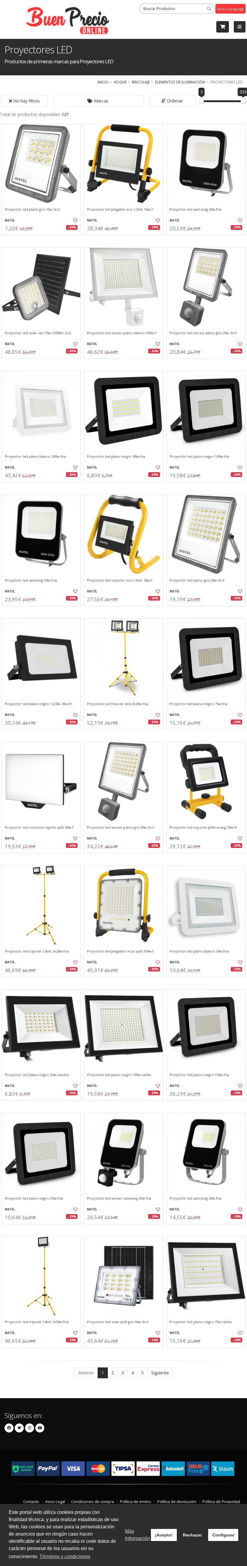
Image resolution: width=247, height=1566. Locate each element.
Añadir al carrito (43, 240)
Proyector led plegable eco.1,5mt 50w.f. (120, 209)
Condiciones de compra (92, 1501)
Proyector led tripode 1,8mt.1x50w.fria (37, 1322)
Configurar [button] (223, 1535)
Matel (10, 220)
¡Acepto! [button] (164, 1535)
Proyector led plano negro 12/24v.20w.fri (38, 704)
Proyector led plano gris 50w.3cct (197, 580)
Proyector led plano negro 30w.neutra (36, 1075)
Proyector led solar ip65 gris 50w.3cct (118, 1322)
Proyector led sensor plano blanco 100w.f (121, 333)
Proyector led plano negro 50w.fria (34, 1198)
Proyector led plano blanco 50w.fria (199, 951)
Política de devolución (176, 1501)
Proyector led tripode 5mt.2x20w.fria (117, 704)
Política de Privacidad (221, 1501)
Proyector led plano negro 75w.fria (199, 704)
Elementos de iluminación (180, 82)
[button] (98, 101)
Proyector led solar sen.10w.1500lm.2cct (38, 333)
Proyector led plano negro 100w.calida (119, 1075)
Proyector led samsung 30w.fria (196, 209)
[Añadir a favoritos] (74, 220)
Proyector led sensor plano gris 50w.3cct (120, 827)
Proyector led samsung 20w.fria (196, 1198)
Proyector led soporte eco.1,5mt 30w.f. (120, 580)
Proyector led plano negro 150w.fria (200, 1075)
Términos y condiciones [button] (64, 1556)
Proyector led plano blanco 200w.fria (35, 456)
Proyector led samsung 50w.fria (31, 580)
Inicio (103, 82)
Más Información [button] (137, 1535)
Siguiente (160, 1373)
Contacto (31, 1501)
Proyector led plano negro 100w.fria (200, 456)
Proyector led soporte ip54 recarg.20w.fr (203, 827)
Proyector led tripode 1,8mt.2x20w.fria (37, 951)
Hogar (120, 82)
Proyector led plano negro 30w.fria (116, 456)
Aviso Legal (55, 1501)
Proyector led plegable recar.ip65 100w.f (120, 951)
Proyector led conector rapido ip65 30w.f (39, 827)
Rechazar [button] (192, 1535)
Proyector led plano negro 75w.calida (201, 1322)
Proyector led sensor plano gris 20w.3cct (203, 333)
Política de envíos (135, 1501)
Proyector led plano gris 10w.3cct (32, 209)
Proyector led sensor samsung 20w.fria (119, 1198)
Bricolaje (141, 82)
